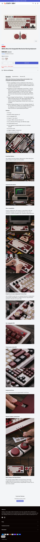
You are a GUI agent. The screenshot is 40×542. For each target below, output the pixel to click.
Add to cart (26, 62)
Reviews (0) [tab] (22, 76)
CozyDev (5, 539)
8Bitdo (3, 44)
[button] (38, 3)
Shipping (3, 53)
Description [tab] (8, 76)
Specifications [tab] (15, 76)
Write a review (20, 501)
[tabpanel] (20, 282)
